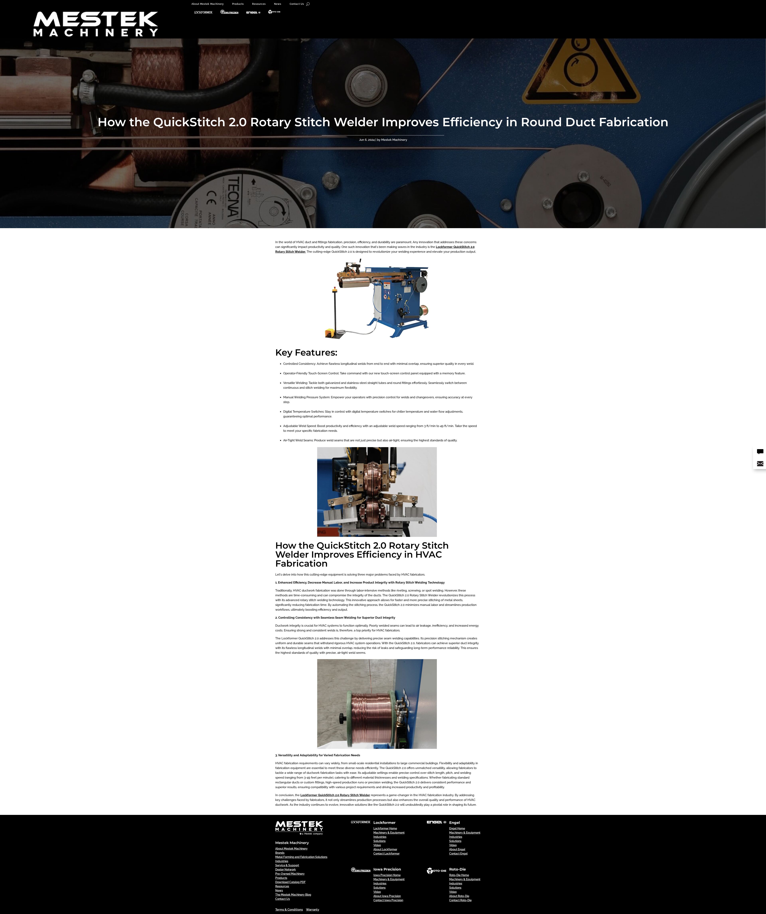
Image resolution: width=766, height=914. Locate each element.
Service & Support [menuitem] (287, 865)
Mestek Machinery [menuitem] (292, 843)
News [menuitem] (279, 890)
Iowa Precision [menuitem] (387, 869)
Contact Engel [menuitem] (458, 853)
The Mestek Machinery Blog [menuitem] (293, 894)
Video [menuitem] (377, 845)
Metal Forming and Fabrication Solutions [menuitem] (301, 857)
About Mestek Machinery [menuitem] (291, 848)
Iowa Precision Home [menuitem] (387, 875)
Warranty (312, 909)
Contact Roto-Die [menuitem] (460, 900)
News (277, 4)
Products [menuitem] (281, 877)
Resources (259, 4)
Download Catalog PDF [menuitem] (290, 882)
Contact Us (297, 4)
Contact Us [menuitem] (282, 898)
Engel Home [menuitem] (457, 828)
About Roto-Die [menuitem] (459, 896)
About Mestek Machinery (208, 4)
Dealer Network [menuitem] (285, 869)
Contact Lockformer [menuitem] (386, 853)
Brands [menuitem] (279, 852)
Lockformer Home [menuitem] (385, 828)
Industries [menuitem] (281, 861)
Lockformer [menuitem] (384, 822)
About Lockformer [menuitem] (385, 849)
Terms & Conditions (289, 909)
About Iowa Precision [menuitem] (387, 896)
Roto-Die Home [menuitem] (459, 875)
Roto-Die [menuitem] (457, 869)
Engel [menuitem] (454, 822)
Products (238, 4)
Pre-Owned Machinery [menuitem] (290, 873)
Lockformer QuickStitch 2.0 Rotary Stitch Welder (335, 795)
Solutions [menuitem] (379, 841)
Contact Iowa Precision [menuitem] (388, 900)
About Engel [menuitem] (457, 849)
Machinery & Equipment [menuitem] (389, 832)
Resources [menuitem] (282, 886)
